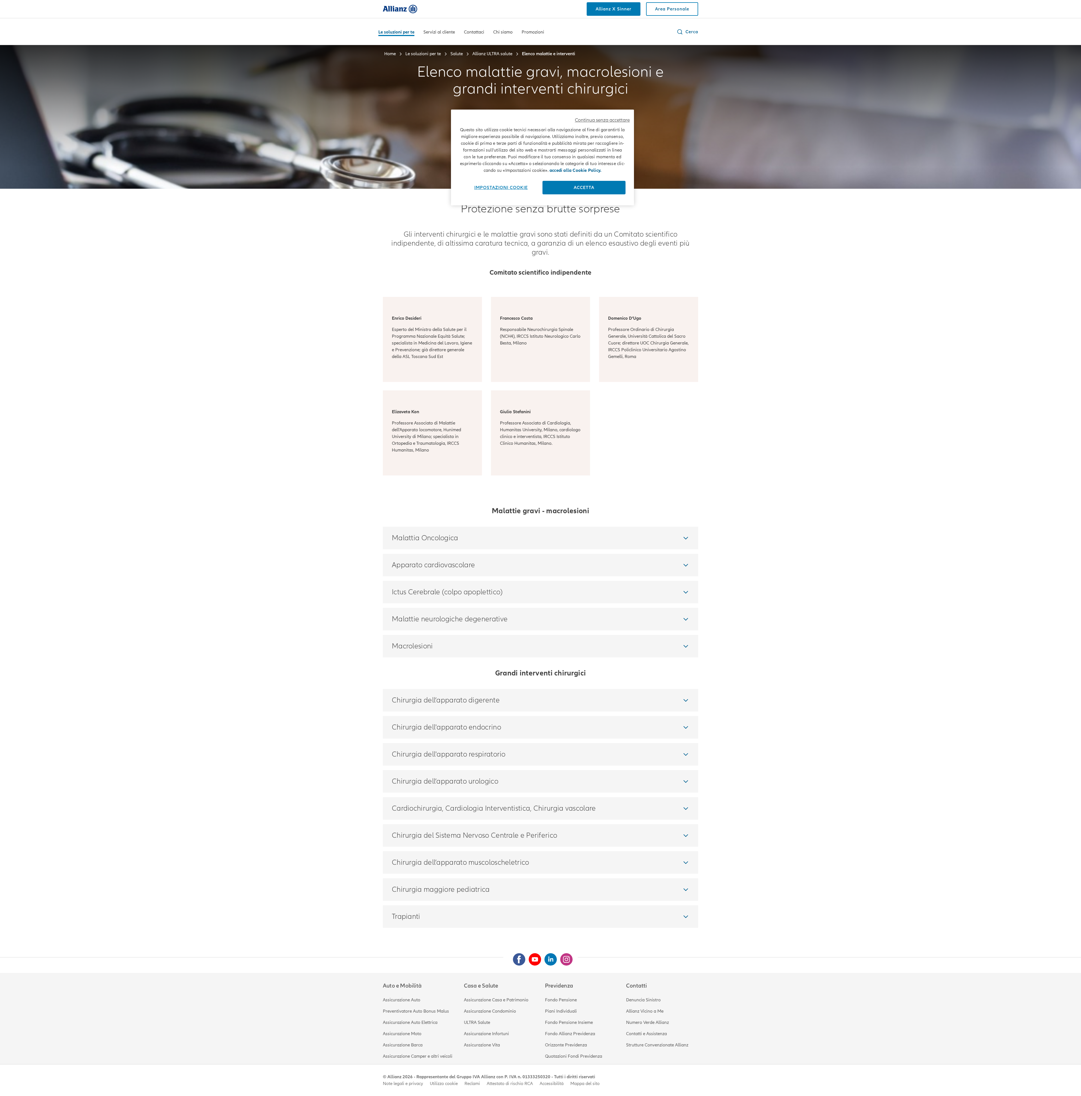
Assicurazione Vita (482, 1045)
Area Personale (672, 9)
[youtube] (532, 957)
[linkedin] (548, 957)
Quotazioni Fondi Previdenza (573, 1056)
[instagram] (564, 957)
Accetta (584, 187)
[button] (687, 31)
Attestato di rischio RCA (510, 1083)
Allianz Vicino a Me (645, 1011)
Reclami (472, 1083)
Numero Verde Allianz (647, 1022)
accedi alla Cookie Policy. (575, 170)
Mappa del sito (585, 1083)
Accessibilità (552, 1083)
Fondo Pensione (561, 1000)
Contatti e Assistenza (646, 1034)
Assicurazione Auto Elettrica (410, 1022)
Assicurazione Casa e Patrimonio (496, 1000)
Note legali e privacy (403, 1083)
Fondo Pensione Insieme (569, 1022)
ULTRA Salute (477, 1022)
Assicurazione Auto (401, 1000)
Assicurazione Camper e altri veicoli (417, 1056)
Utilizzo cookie (444, 1083)
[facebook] (516, 957)
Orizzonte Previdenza (566, 1045)
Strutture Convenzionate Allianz (657, 1045)
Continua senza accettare (602, 120)
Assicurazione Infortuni (486, 1034)
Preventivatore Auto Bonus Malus (416, 1011)
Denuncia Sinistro (643, 1000)
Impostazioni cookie (501, 187)
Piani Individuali (561, 1011)
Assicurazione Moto (402, 1034)
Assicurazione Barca (403, 1045)
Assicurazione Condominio (490, 1011)
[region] (542, 157)
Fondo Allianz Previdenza (570, 1034)
